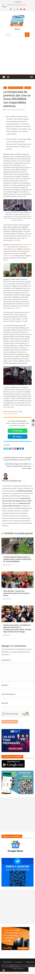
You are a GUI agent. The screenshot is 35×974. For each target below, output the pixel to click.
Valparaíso (27, 87)
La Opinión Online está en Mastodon (12, 973)
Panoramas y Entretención (16, 87)
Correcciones (18, 962)
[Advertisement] (17, 56)
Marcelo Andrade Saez (19, 109)
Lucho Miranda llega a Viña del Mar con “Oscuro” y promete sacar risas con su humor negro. (18, 466)
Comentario (6, 660)
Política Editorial (7, 962)
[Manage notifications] (3, 970)
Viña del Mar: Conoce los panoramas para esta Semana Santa (16, 593)
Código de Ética (30, 962)
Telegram (18, 436)
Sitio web (4, 703)
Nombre (5, 685)
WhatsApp (18, 431)
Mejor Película (16, 308)
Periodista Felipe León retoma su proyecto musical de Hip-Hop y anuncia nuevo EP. (18, 459)
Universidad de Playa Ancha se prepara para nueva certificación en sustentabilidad (17, 559)
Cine (5, 87)
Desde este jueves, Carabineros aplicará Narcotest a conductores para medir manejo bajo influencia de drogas (17, 628)
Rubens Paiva (7, 255)
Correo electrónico (8, 694)
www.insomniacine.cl (10, 414)
